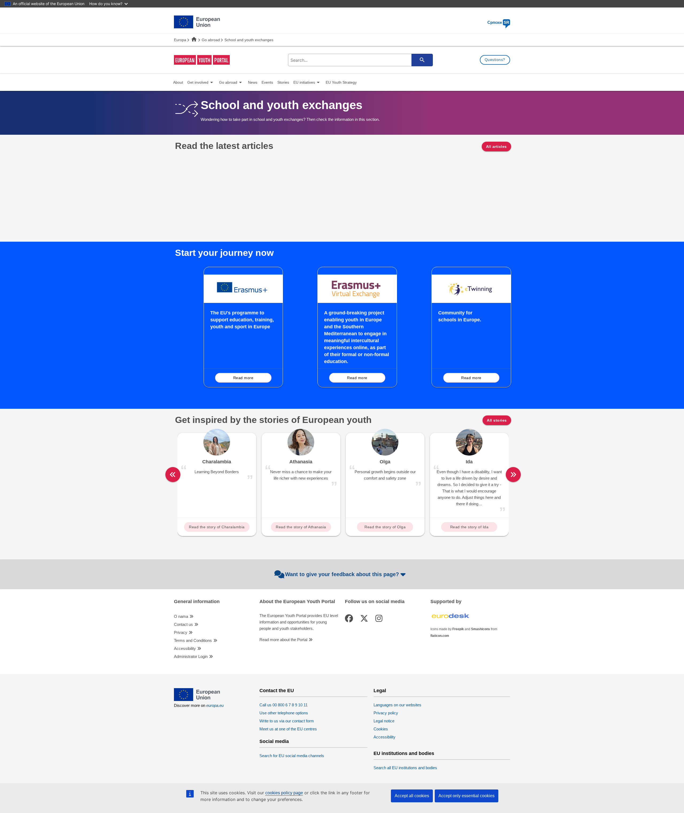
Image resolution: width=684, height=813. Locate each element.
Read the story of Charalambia (217, 527)
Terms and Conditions (193, 640)
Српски (498, 22)
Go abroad (211, 40)
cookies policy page (284, 793)
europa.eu (215, 705)
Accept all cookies (412, 795)
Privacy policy (386, 713)
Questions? (495, 59)
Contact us (183, 624)
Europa (180, 40)
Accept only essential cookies (466, 795)
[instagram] (379, 618)
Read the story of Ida (469, 527)
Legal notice (384, 721)
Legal (380, 690)
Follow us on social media (375, 601)
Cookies (381, 729)
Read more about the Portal (283, 639)
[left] (172, 474)
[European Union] (197, 699)
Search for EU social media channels (291, 755)
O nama (181, 616)
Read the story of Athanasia (301, 527)
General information (197, 601)
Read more (243, 378)
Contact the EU (276, 690)
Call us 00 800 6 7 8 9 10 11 (283, 705)
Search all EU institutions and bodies (405, 767)
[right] (513, 474)
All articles (496, 146)
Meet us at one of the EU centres (288, 729)
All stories (497, 420)
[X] (365, 618)
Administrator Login (191, 656)
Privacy (180, 632)
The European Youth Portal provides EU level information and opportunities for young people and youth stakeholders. (298, 622)
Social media (274, 741)
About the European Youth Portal (297, 601)
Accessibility (185, 648)
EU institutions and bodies (404, 753)
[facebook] (350, 618)
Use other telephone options (283, 713)
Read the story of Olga (385, 527)
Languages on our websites (397, 705)
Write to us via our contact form (286, 721)
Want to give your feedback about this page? (342, 574)
